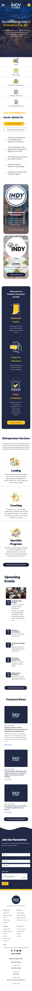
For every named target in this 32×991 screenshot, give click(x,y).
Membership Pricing (7, 915)
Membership (6, 913)
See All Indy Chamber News (16, 819)
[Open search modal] (29, 5)
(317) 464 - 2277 (16, 971)
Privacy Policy (6, 940)
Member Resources (21, 917)
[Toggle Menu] (3, 5)
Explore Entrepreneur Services (16, 565)
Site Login (5, 922)
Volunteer (19, 936)
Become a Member (21, 929)
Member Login (6, 920)
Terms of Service (6, 938)
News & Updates (20, 913)
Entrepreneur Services (22, 920)
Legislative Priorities (21, 915)
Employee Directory (7, 931)
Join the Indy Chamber (14, 124)
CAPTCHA (5, 871)
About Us (5, 933)
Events (4, 917)
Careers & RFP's (6, 929)
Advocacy (19, 933)
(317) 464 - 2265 (16, 977)
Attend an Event (20, 931)
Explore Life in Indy (16, 274)
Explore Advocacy (16, 422)
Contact (5, 936)
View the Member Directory (15, 130)
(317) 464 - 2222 (16, 965)
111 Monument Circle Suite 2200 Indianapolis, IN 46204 (16, 947)
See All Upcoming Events (16, 688)
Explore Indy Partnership (16, 230)
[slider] (17, 55)
